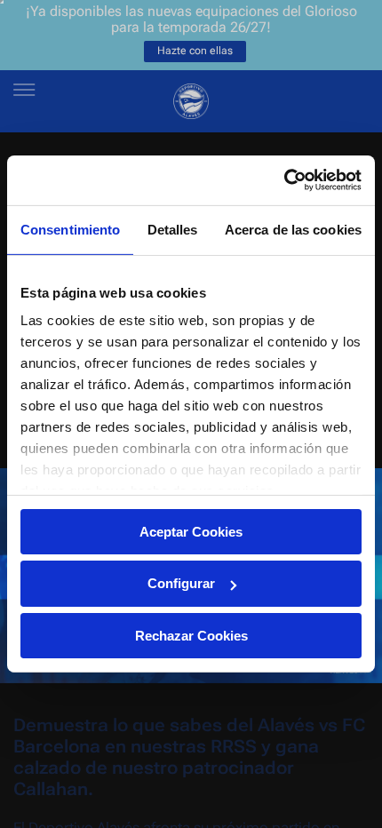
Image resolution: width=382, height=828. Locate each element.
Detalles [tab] (172, 228)
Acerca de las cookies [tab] (293, 228)
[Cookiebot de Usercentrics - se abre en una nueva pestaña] (284, 180)
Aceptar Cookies (191, 530)
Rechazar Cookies (191, 635)
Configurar (181, 583)
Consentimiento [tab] (70, 228)
